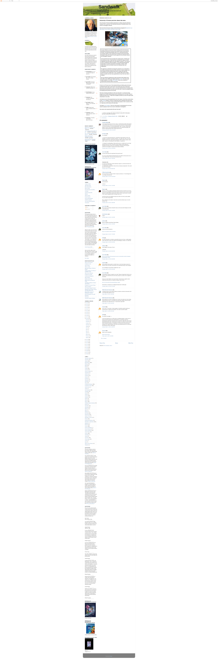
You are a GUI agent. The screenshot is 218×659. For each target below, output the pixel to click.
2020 (87, 312)
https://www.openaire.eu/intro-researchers (109, 231)
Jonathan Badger (105, 122)
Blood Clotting (87, 188)
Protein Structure (87, 196)
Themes (86, 436)
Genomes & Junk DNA (88, 192)
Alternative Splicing (88, 358)
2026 (87, 302)
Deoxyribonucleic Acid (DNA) (90, 189)
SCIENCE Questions (88, 199)
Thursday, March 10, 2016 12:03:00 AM (108, 148)
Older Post (130, 343)
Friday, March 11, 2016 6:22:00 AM (108, 311)
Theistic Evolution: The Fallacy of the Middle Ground (90, 271)
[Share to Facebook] (122, 116)
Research (86, 424)
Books (86, 366)
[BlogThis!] (120, 116)
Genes (86, 392)
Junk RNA (86, 407)
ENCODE (86, 381)
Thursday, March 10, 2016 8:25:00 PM (108, 242)
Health (86, 398)
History (86, 400)
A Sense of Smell (87, 183)
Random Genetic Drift (88, 278)
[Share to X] (121, 116)
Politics (86, 418)
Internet (86, 404)
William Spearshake (105, 172)
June (86, 329)
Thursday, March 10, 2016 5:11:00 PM (108, 210)
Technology (87, 434)
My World (86, 413)
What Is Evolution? (88, 286)
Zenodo (121, 78)
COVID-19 (87, 375)
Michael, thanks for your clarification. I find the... (89, 136)
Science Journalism (88, 430)
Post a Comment (103, 338)
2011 (87, 345)
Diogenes (103, 180)
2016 (87, 318)
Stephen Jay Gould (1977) (88, 471)
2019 (87, 313)
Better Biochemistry (88, 186)
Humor (86, 401)
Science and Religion (88, 427)
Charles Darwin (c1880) (90, 226)
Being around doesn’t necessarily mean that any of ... (90, 140)
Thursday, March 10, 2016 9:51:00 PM (108, 286)
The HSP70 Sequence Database (90, 298)
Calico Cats (87, 296)
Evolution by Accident (88, 274)
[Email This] (118, 116)
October (87, 323)
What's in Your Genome (89, 262)
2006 (87, 353)
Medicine (86, 408)
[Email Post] (126, 116)
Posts (87, 207)
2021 (87, 310)
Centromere (87, 372)
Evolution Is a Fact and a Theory (90, 285)
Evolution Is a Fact (88, 263)
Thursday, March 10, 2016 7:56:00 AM (108, 158)
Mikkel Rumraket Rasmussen (107, 289)
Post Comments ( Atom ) (108, 345)
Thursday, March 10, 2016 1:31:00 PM (108, 185)
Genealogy (86, 191)
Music (86, 410)
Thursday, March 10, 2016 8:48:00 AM (108, 168)
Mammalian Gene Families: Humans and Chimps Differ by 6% (91, 290)
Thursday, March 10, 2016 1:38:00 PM (108, 202)
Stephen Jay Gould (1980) (91, 481)
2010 (87, 347)
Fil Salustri (104, 133)
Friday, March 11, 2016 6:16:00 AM (108, 303)
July (86, 327)
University (86, 437)
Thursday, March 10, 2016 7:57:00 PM (108, 234)
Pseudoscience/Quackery (89, 420)
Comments (88, 209)
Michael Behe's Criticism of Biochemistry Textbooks (89, 292)
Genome (86, 395)
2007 (87, 352)
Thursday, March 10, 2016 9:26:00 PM (108, 269)
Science (86, 426)
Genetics (86, 394)
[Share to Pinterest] (124, 116)
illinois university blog (106, 334)
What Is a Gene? (87, 266)
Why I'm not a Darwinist (89, 273)
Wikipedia (86, 444)
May (86, 331)
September (87, 324)
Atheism (86, 361)
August (87, 326)
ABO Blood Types (88, 185)
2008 (87, 350)
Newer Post (102, 343)
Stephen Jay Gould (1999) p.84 (90, 503)
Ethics (86, 382)
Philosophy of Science (88, 417)
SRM (103, 237)
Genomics (86, 397)
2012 (87, 344)
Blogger (111, 656)
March (87, 334)
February (87, 335)
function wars (87, 387)
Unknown (104, 245)
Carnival (86, 369)
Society (86, 433)
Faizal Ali (104, 262)
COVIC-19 (87, 374)
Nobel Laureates (87, 195)
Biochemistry (104, 117)
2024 (87, 305)
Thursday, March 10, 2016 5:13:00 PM (108, 217)
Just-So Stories (87, 265)
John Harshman (105, 214)
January (87, 337)
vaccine (86, 440)
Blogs (86, 365)
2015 (87, 339)
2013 (87, 342)
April (87, 332)
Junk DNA (86, 405)
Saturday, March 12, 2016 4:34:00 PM (108, 326)
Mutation (86, 411)
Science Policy (87, 431)
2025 (87, 304)
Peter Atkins (87, 258)
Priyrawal (104, 330)
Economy (86, 378)
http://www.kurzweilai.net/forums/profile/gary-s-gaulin (111, 282)
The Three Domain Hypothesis (90, 201)
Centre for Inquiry (88, 371)
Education (86, 379)
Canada (86, 368)
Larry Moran (105, 116)
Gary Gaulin (104, 151)
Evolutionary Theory (88, 385)
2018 (87, 315)
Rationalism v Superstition (89, 421)
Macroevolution (87, 277)
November (87, 321)
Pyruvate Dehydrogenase (89, 198)
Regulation (87, 423)
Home (116, 343)
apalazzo (103, 220)
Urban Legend (87, 439)
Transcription (87, 202)
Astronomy (87, 359)
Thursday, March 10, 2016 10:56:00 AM (108, 176)
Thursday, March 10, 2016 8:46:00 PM (108, 251)
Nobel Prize (87, 414)
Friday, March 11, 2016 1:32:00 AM (108, 294)
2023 (87, 307)
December (87, 319)
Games (86, 388)
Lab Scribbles (115, 80)
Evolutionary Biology (88, 384)
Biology (86, 363)
